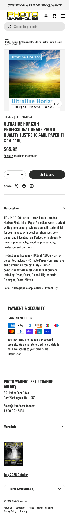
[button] (54, 16)
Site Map (23, 511)
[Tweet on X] (16, 186)
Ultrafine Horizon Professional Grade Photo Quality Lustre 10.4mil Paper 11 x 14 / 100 (33, 43)
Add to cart (47, 174)
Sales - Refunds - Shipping (41, 507)
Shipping (8, 155)
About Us (8, 507)
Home (6, 39)
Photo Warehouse (19, 501)
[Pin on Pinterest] (31, 186)
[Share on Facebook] (24, 186)
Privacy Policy (10, 511)
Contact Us (20, 507)
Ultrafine (8, 117)
